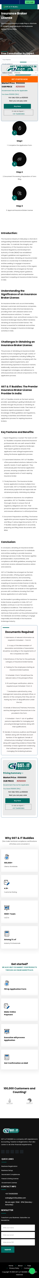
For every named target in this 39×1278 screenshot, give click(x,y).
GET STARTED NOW (20, 79)
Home (11, 1266)
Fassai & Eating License (10, 1179)
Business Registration (9, 1166)
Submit (8, 1249)
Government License (9, 1183)
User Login (30, 2)
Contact (27, 1268)
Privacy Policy (14, 1268)
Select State (7, 73)
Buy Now (17, 106)
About (20, 1266)
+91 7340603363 (18, 114)
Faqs (29, 1266)
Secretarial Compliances (11, 1174)
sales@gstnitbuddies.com (15, 1198)
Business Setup (7, 1170)
